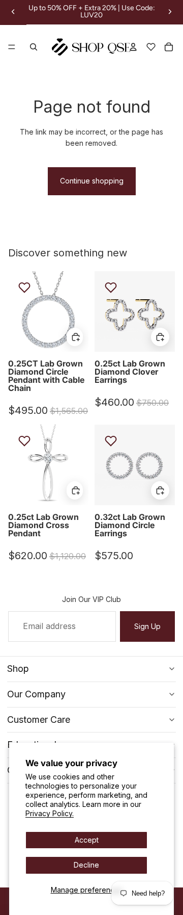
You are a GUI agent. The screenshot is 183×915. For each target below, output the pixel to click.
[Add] (74, 336)
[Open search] (33, 47)
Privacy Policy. (49, 813)
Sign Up (147, 626)
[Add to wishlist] (24, 287)
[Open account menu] (133, 47)
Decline (86, 864)
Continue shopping (92, 180)
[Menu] (11, 47)
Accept (87, 839)
